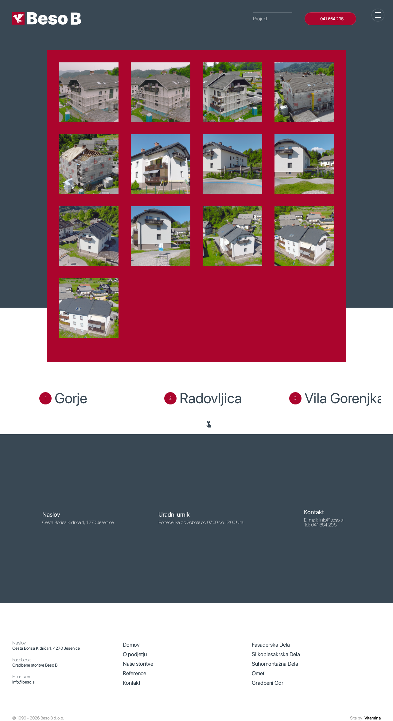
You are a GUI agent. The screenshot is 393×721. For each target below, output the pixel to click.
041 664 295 (332, 18)
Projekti (260, 19)
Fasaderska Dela (271, 644)
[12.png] (304, 236)
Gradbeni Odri (268, 683)
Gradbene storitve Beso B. (35, 665)
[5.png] (89, 164)
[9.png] (89, 236)
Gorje (71, 398)
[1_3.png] (89, 92)
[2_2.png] (160, 92)
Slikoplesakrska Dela (276, 654)
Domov (131, 644)
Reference (134, 673)
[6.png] (160, 164)
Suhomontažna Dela (275, 663)
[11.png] (232, 236)
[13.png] (89, 308)
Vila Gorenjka (344, 398)
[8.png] (304, 164)
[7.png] (232, 164)
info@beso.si (24, 682)
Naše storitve (138, 663)
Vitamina (372, 717)
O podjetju (135, 654)
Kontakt (131, 683)
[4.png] (304, 92)
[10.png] (160, 236)
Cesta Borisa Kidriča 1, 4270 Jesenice (46, 648)
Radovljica (211, 398)
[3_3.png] (232, 92)
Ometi (259, 673)
